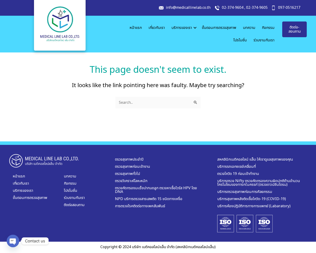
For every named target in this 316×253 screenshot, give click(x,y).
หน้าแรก (136, 27)
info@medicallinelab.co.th (188, 7)
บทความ (249, 27)
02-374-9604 (232, 7)
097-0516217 (289, 7)
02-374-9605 (257, 7)
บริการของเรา (181, 27)
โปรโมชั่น (240, 40)
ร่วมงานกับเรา (264, 40)
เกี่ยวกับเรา (157, 27)
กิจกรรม (268, 27)
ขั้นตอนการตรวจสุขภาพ (219, 27)
